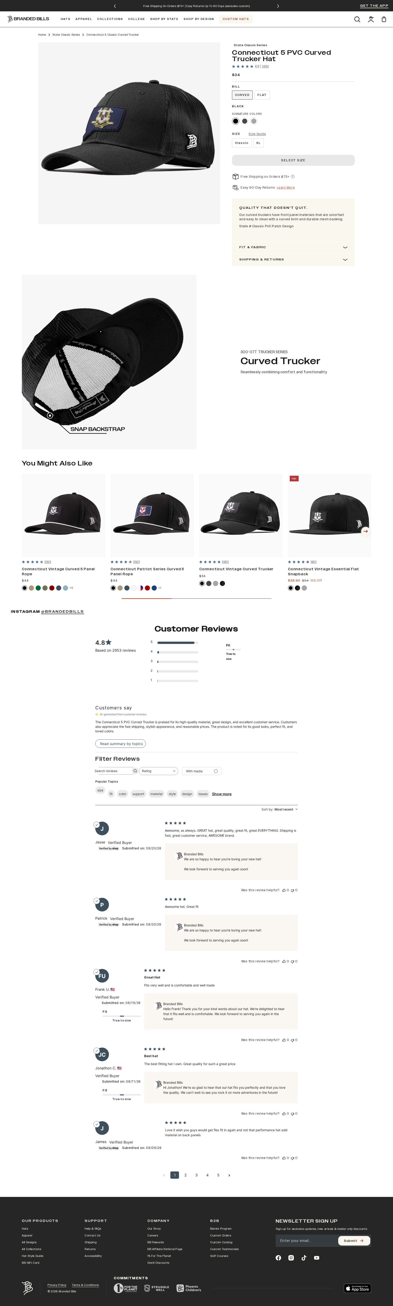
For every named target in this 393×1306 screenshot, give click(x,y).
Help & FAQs (93, 1229)
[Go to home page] (27, 1288)
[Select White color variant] (133, 588)
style (172, 794)
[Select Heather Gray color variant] (253, 121)
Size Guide (257, 134)
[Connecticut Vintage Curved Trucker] (240, 515)
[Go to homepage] (28, 19)
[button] (129, 133)
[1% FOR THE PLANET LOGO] (125, 1288)
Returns (90, 1249)
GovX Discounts (158, 1263)
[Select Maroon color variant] (52, 588)
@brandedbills (62, 611)
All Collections (31, 1249)
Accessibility (93, 1256)
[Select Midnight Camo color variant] (222, 583)
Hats (25, 1229)
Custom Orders (220, 1235)
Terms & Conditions (85, 1285)
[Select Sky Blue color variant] (65, 588)
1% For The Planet (159, 1256)
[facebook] (278, 1258)
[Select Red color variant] (147, 588)
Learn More (286, 187)
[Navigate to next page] (229, 1175)
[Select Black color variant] (235, 121)
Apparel (27, 1235)
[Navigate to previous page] (163, 1175)
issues (203, 794)
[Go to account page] (371, 19)
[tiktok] (304, 1258)
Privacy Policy (57, 1285)
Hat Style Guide (32, 1256)
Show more (222, 794)
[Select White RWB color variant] (140, 588)
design (187, 794)
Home (42, 35)
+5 (71, 588)
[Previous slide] (115, 6)
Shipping (90, 1242)
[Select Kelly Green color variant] (38, 588)
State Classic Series (66, 35)
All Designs (29, 1242)
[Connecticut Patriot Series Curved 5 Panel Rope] (152, 515)
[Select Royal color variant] (154, 588)
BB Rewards (155, 1242)
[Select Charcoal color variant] (244, 121)
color (122, 794)
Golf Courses (219, 1256)
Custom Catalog (221, 1242)
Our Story (154, 1229)
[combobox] (158, 771)
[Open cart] (385, 19)
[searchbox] (111, 770)
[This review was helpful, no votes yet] (284, 890)
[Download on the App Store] (357, 1288)
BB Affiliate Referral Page (164, 1249)
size (100, 790)
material (156, 794)
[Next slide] (278, 6)
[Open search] (357, 19)
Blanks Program (221, 1229)
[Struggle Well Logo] (156, 1288)
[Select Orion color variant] (58, 588)
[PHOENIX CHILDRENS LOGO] (188, 1288)
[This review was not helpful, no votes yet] (292, 890)
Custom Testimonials (224, 1249)
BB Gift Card (30, 1263)
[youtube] (316, 1258)
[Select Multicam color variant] (297, 588)
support (138, 794)
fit (111, 794)
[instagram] (291, 1258)
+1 (159, 588)
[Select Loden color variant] (45, 588)
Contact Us (93, 1235)
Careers (152, 1235)
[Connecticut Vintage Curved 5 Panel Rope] (63, 515)
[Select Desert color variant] (31, 588)
